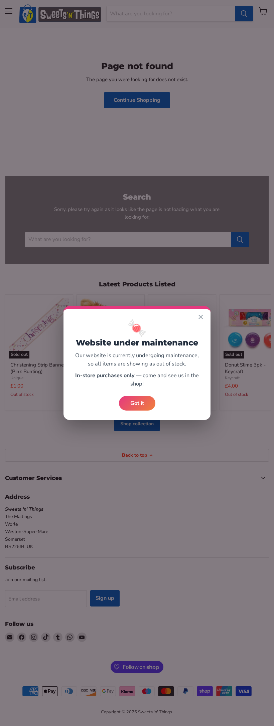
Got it (137, 403)
